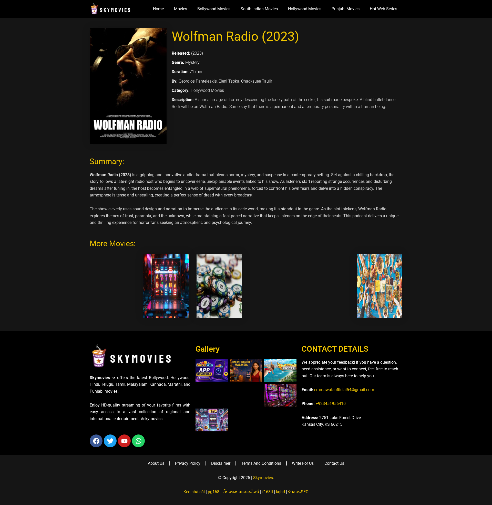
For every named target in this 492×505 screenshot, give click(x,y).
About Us (156, 463)
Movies (180, 8)
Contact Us (334, 463)
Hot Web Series (383, 8)
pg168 (213, 491)
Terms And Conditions (261, 463)
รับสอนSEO (298, 491)
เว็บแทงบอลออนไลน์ (240, 491)
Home (158, 8)
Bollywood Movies (213, 8)
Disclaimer (220, 463)
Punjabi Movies (346, 8)
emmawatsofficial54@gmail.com (344, 389)
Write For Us (303, 463)
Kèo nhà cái (194, 491)
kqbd (280, 491)
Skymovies (263, 477)
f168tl (267, 491)
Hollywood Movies (304, 8)
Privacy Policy (187, 463)
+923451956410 (331, 403)
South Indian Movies (259, 8)
